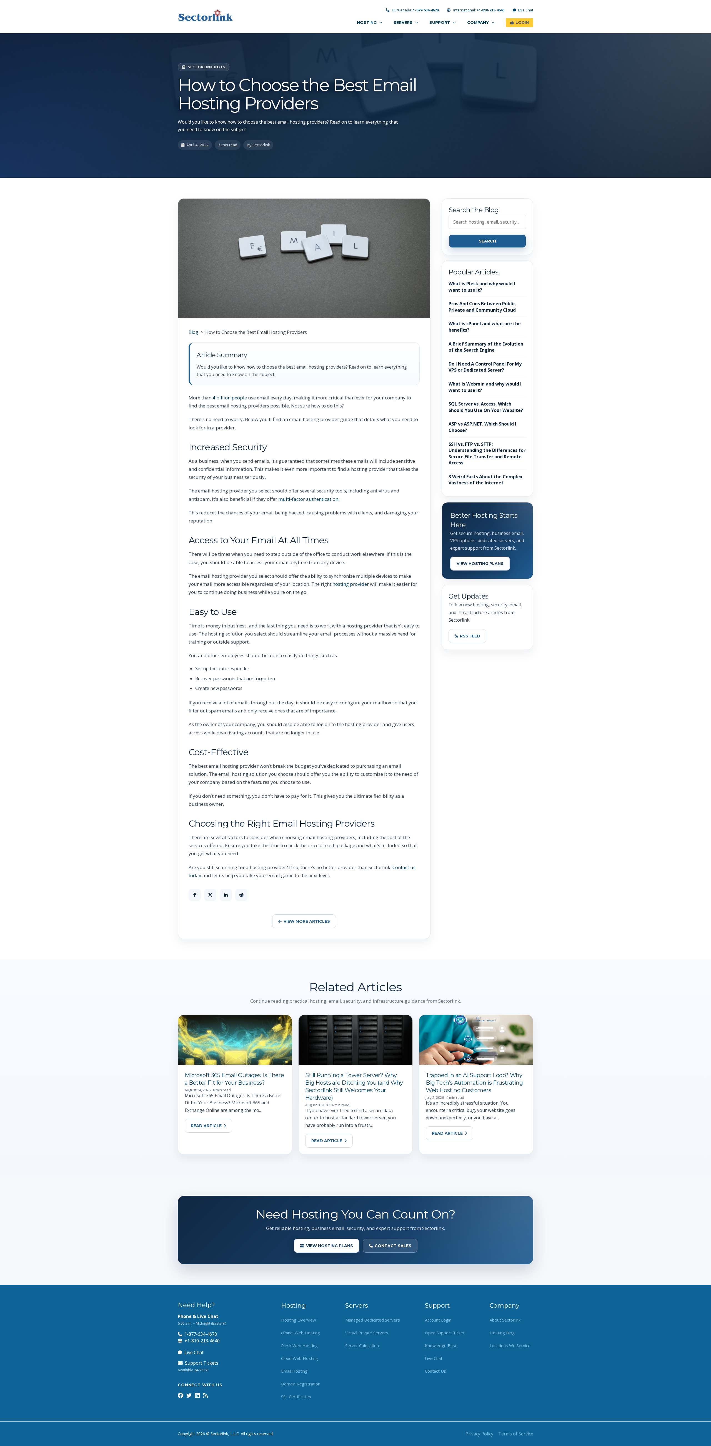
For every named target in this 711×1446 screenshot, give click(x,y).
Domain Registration (300, 1384)
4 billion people (229, 397)
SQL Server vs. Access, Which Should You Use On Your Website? (486, 407)
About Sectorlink (505, 1320)
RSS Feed (470, 636)
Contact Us (435, 1371)
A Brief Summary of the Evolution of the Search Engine (486, 347)
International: (478, 10)
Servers (404, 22)
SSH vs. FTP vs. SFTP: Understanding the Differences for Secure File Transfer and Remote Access (487, 453)
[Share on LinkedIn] (226, 895)
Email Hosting (294, 1371)
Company (478, 22)
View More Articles (307, 921)
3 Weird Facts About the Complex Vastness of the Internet (485, 480)
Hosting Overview (298, 1320)
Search (487, 241)
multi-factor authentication (308, 499)
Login (522, 22)
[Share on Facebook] (195, 895)
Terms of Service (515, 1434)
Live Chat (525, 10)
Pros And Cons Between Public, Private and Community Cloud (483, 307)
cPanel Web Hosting (300, 1332)
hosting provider (350, 584)
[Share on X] (210, 895)
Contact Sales (393, 1245)
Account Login (438, 1320)
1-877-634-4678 (200, 1334)
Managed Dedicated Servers (372, 1320)
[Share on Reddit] (241, 895)
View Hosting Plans (480, 563)
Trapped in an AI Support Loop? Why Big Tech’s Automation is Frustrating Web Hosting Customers (474, 1083)
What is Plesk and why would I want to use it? (482, 287)
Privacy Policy (479, 1434)
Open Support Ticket (445, 1332)
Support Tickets (201, 1363)
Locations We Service (510, 1345)
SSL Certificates (296, 1396)
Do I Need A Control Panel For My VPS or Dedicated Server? (485, 367)
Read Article (206, 1125)
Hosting (367, 22)
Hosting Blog (502, 1332)
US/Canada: (415, 10)
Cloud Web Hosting (299, 1358)
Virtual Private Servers (366, 1332)
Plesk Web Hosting (299, 1345)
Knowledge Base (441, 1345)
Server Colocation (362, 1345)
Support (440, 22)
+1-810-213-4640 (202, 1341)
